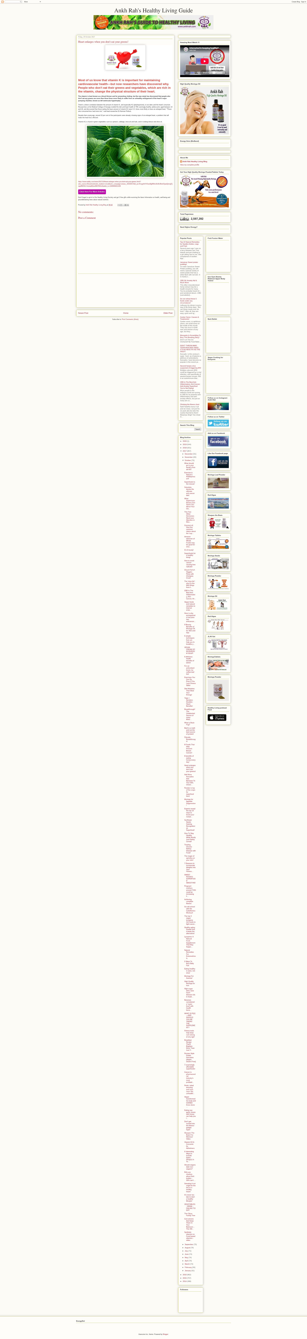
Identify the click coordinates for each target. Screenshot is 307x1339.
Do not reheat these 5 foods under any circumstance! (188, 301)
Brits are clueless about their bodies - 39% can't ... (189, 1176)
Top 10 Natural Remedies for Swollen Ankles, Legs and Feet (189, 244)
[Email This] (119, 205)
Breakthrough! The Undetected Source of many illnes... (189, 714)
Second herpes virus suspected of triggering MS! (190, 367)
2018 (185, 448)
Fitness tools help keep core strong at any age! (189, 1034)
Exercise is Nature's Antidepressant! (189, 476)
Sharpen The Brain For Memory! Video (189, 1136)
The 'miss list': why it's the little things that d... (189, 584)
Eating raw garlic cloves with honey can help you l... (190, 1114)
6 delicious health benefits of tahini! (189, 660)
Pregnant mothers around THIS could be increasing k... (190, 891)
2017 (185, 451)
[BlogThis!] (121, 205)
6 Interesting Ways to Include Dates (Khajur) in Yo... (189, 1156)
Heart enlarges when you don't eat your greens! (190, 768)
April (187, 1261)
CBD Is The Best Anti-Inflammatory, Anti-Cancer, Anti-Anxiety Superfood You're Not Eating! (190, 385)
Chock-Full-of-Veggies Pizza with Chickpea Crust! (189, 574)
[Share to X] (123, 205)
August (188, 1248)
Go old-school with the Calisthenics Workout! (189, 910)
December (189, 454)
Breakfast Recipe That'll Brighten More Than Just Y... (189, 1045)
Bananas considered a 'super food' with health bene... (189, 1005)
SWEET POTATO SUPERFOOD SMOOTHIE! (190, 879)
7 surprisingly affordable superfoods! (189, 1067)
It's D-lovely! (189, 550)
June (187, 1254)
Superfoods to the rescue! (189, 483)
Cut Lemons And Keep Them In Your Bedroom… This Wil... (189, 1224)
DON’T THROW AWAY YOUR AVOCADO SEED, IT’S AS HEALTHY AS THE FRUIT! (190, 349)
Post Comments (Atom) (130, 319)
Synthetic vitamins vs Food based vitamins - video (189, 1236)
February (188, 1267)
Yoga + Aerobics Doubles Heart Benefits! (188, 702)
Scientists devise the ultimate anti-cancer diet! (189, 491)
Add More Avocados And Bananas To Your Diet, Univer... (189, 780)
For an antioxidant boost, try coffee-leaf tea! (189, 670)
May (187, 1257)
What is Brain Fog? (189, 724)
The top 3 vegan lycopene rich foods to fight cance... (190, 920)
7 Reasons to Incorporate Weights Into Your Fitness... (190, 867)
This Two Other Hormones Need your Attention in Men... (189, 517)
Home (125, 313)
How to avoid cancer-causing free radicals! (189, 564)
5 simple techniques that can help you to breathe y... (189, 640)
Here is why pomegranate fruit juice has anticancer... (189, 617)
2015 (185, 1278)
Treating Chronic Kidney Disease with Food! (190, 849)
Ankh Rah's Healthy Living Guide (153, 10)
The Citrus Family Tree (189, 1215)
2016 (185, 1275)
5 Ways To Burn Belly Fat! (189, 963)
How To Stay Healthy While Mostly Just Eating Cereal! (190, 837)
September (189, 1244)
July (186, 1251)
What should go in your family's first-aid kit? (190, 466)
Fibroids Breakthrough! (189, 739)
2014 (185, 1281)
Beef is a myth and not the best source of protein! (189, 731)
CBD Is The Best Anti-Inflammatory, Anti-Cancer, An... (190, 595)
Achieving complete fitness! (188, 901)
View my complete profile (189, 165)
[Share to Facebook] (125, 205)
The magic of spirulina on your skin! (189, 858)
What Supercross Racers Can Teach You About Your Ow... (189, 504)
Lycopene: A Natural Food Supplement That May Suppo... (189, 942)
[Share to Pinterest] (128, 205)
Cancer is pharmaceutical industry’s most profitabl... (190, 1077)
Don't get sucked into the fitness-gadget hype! (189, 1125)
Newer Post (83, 313)
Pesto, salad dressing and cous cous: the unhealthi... (189, 1089)
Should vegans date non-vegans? (190, 1167)
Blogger (165, 1334)
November (189, 457)
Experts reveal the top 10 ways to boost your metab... (189, 813)
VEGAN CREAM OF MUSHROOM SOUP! (189, 650)
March (187, 1264)
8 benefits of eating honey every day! (189, 759)
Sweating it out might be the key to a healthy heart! (190, 1188)
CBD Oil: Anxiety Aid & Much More (188, 281)
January (188, 1271)
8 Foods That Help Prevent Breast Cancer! (189, 749)
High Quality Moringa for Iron (189, 983)
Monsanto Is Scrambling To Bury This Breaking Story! (190, 336)
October (188, 460)
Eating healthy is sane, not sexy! (189, 971)
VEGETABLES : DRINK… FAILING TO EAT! (189, 1207)
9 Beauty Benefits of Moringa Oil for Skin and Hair (189, 629)
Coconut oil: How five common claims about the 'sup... (190, 529)
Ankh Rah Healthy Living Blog (195, 161)
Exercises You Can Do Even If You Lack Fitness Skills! (190, 681)
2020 (185, 441)
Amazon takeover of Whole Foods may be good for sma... (189, 542)
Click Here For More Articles (92, 192)
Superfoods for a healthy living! (190, 555)
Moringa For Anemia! (189, 977)
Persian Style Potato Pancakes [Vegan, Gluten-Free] (190, 1057)
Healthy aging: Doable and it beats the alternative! (189, 930)
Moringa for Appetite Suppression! (190, 802)
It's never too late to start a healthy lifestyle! (189, 1198)
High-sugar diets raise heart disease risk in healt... (189, 993)
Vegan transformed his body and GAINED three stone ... (190, 1102)
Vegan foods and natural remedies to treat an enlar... (189, 606)
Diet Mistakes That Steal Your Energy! (189, 692)
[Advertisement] (125, 291)
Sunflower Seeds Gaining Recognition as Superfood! (189, 825)
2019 (185, 444)
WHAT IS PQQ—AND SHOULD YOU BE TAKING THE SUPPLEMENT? (189, 1020)
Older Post (167, 313)
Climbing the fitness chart (189, 404)
